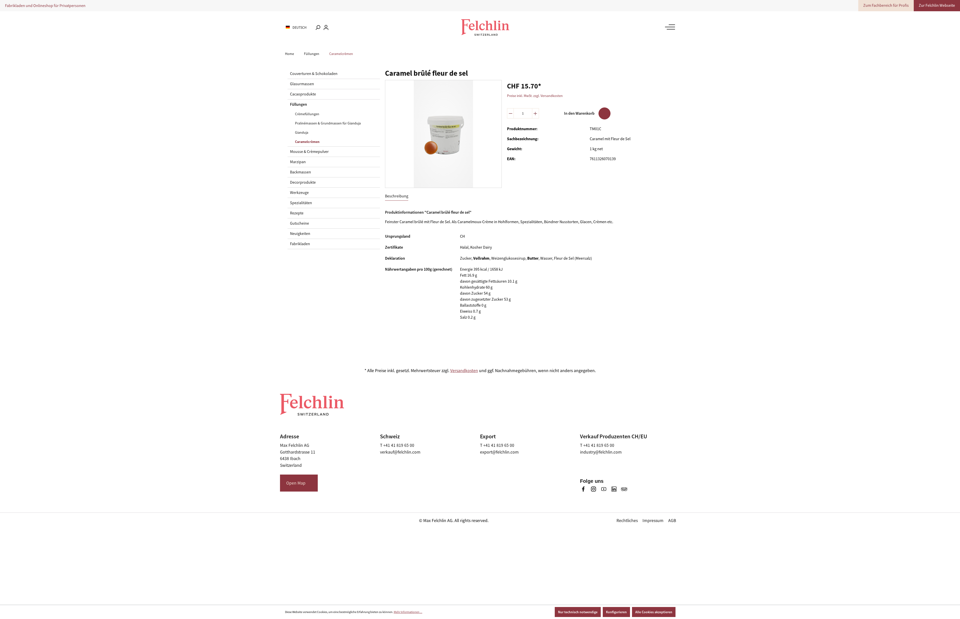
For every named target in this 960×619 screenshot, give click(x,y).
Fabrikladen (300, 243)
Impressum (653, 520)
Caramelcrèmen (307, 141)
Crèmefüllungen (307, 114)
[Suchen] (317, 27)
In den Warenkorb (579, 113)
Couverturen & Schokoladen (314, 73)
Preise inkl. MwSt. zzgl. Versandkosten (535, 95)
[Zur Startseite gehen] (485, 27)
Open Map (296, 483)
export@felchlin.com (499, 452)
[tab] (396, 196)
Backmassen (300, 172)
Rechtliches (627, 520)
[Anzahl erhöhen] (535, 113)
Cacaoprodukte (303, 94)
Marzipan (298, 161)
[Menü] (668, 26)
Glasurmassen (302, 83)
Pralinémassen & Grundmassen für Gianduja (328, 123)
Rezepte (297, 213)
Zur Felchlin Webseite (937, 5)
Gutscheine (299, 223)
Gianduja (301, 132)
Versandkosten (464, 370)
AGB (672, 520)
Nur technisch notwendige (578, 612)
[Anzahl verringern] (510, 113)
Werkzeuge (299, 192)
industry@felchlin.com (601, 452)
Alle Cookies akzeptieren (653, 612)
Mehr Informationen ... (408, 612)
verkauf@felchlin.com (400, 452)
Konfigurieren (616, 612)
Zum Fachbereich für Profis (886, 5)
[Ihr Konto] (326, 27)
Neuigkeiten (300, 233)
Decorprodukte (303, 182)
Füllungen (298, 104)
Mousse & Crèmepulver (309, 151)
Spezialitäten (301, 202)
